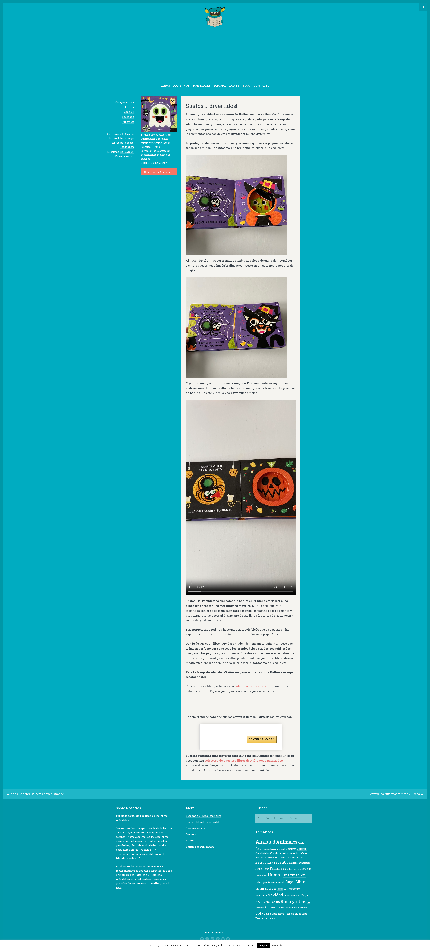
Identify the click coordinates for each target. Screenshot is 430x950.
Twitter (129, 107)
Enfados (270, 857)
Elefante (303, 853)
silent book (292, 907)
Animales (286, 842)
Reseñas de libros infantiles (203, 815)
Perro (266, 902)
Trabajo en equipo (296, 913)
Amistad (265, 841)
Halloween (127, 151)
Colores (302, 848)
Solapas (262, 913)
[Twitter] (202, 939)
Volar (275, 918)
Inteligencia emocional (269, 882)
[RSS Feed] (228, 939)
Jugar (290, 881)
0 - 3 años (128, 134)
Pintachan (127, 146)
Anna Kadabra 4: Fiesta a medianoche (37, 794)
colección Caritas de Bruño (253, 686)
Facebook (128, 116)
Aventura (262, 848)
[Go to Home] (215, 25)
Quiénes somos (195, 828)
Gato (285, 868)
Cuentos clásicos (280, 853)
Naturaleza (261, 895)
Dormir (294, 853)
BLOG (246, 85)
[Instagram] (223, 939)
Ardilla (301, 843)
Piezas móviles (124, 156)
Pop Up (275, 902)
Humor (275, 875)
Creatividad (262, 853)
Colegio (292, 848)
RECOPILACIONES (226, 85)
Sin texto (302, 907)
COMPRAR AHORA (262, 739)
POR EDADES (202, 85)
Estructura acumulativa (289, 857)
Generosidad (293, 869)
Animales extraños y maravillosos (395, 794)
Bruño (113, 138)
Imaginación (294, 875)
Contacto (191, 834)
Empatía (260, 857)
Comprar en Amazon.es (158, 172)
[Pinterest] (218, 939)
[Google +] (212, 939)
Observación (290, 895)
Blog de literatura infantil (202, 822)
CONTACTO (261, 85)
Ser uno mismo (274, 907)
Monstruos (294, 888)
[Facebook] (207, 939)
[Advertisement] (215, 54)
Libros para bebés (123, 142)
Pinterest (128, 121)
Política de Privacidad (200, 846)
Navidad (275, 894)
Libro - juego (126, 138)
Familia (276, 868)
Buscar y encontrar (279, 849)
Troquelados (263, 918)
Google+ (129, 111)
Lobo (280, 888)
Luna (285, 889)
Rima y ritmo (293, 901)
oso (299, 895)
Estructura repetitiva (273, 862)
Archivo (191, 840)
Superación (277, 913)
